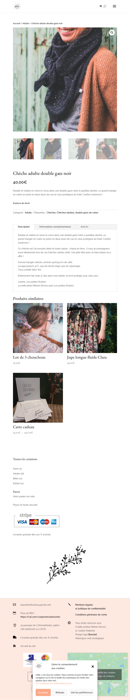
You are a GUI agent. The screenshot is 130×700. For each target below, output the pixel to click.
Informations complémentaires (55, 226)
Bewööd (92, 634)
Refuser (60, 692)
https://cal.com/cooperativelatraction (40, 617)
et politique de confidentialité (90, 608)
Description (24, 226)
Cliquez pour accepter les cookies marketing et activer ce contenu (97, 674)
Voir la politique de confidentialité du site (54, 683)
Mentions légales (84, 605)
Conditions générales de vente (91, 614)
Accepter (43, 692)
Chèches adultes (65, 212)
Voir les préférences (82, 692)
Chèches (51, 212)
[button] (92, 666)
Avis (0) (84, 226)
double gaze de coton (86, 212)
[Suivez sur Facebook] (32, 676)
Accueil (16, 23)
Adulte (26, 23)
